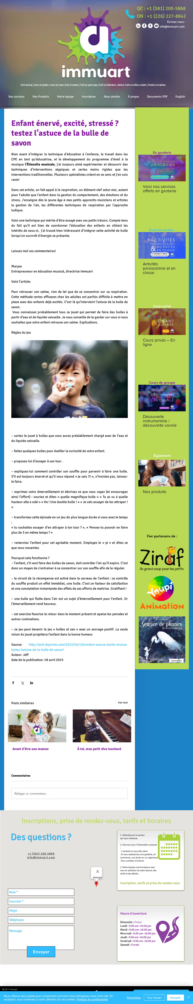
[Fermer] (188, 997)
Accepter (175, 997)
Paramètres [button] (134, 997)
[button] (161, 8)
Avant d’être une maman (30, 749)
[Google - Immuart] (150, 25)
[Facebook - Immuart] (144, 25)
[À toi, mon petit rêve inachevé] (102, 725)
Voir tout (123, 702)
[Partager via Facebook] (13, 683)
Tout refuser (154, 997)
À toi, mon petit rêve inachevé (99, 749)
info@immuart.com (41, 857)
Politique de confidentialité (92, 999)
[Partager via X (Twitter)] (22, 683)
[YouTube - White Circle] (156, 25)
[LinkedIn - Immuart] (138, 25)
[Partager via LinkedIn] (31, 683)
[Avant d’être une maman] (37, 725)
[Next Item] (179, 168)
